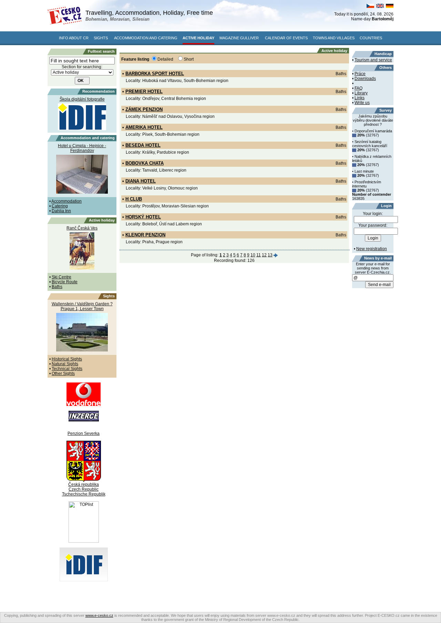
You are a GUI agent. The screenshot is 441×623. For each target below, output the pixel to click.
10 (252, 255)
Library (361, 93)
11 (258, 255)
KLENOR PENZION (145, 234)
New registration (371, 248)
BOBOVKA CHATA (144, 163)
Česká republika (83, 484)
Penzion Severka (84, 433)
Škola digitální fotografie (82, 99)
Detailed (165, 59)
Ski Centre (61, 277)
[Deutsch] (389, 6)
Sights (101, 38)
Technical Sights (67, 368)
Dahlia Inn (61, 210)
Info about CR (74, 38)
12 (264, 255)
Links (360, 97)
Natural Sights (65, 363)
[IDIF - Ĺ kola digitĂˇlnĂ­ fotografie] (84, 580)
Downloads (365, 78)
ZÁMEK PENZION (144, 109)
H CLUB (133, 199)
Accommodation (66, 201)
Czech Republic (84, 489)
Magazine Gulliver (239, 38)
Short (189, 59)
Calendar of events (286, 38)
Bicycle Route (65, 281)
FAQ (358, 88)
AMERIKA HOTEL (144, 127)
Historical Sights (67, 359)
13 (270, 255)
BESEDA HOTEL (143, 145)
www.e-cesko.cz (99, 615)
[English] (380, 6)
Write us (362, 102)
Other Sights (63, 373)
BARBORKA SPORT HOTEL (154, 73)
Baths (57, 286)
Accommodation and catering (145, 38)
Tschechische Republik (83, 494)
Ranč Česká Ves (82, 228)
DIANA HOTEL (140, 181)
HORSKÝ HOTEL (143, 216)
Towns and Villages (334, 38)
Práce (360, 73)
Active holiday (198, 38)
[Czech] (370, 6)
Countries (371, 38)
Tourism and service (373, 60)
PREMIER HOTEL (144, 91)
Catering (60, 206)
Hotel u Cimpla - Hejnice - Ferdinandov (82, 148)
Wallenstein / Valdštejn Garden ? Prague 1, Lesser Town (82, 306)
